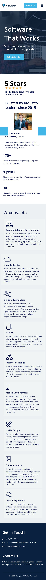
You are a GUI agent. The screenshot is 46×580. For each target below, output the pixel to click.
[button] (30, 5)
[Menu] (42, 5)
